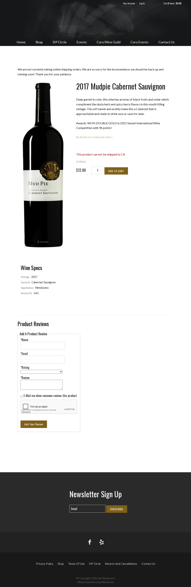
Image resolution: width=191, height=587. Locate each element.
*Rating (25, 367)
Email (66, 504)
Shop (39, 42)
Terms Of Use (76, 563)
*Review (25, 378)
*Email (24, 354)
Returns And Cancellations (121, 563)
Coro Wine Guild (108, 42)
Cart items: (172, 3)
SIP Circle (60, 42)
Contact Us (166, 42)
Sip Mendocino (95, 22)
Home (21, 42)
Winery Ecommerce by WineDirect (95, 582)
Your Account (129, 3)
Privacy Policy (44, 563)
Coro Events (139, 42)
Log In (142, 3)
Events (81, 42)
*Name (24, 340)
